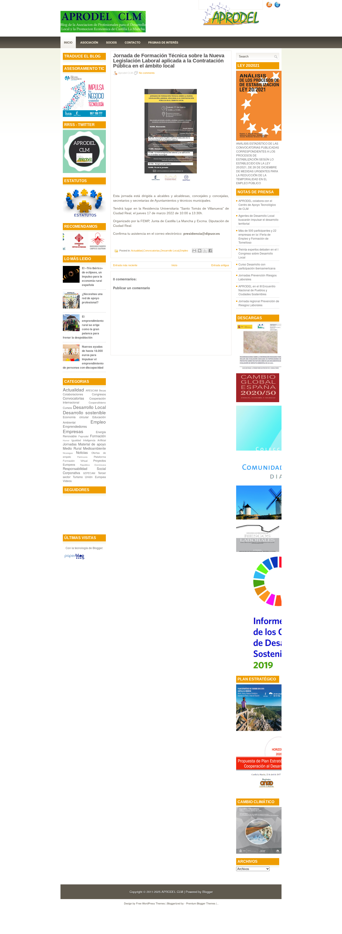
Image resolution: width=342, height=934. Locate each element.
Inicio (68, 42)
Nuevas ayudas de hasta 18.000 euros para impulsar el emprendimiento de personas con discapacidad (83, 357)
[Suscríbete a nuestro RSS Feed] (269, 7)
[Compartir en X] (205, 250)
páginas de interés (163, 42)
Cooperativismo (97, 402)
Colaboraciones (73, 394)
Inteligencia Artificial (94, 440)
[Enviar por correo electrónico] (194, 250)
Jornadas (70, 444)
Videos (67, 481)
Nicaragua (68, 453)
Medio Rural (72, 448)
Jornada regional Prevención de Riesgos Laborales (258, 303)
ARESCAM (92, 390)
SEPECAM (89, 473)
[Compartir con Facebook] (210, 250)
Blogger (97, 548)
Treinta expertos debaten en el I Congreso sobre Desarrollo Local (258, 253)
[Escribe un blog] (199, 250)
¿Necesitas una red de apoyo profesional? (92, 298)
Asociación (89, 42)
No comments (147, 72)
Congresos (99, 394)
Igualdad (76, 440)
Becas (102, 390)
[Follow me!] (278, 7)
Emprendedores (75, 426)
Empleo (98, 421)
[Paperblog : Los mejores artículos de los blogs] (74, 559)
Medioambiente (94, 448)
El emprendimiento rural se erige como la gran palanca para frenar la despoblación (83, 327)
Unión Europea (95, 477)
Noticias (82, 452)
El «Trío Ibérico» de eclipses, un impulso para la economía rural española (92, 276)
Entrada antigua (220, 265)
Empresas (73, 431)
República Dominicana (93, 464)
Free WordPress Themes (150, 903)
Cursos (67, 408)
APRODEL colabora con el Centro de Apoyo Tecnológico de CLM (257, 205)
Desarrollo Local (89, 407)
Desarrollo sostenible (84, 412)
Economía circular (76, 417)
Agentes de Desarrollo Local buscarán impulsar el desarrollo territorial (258, 219)
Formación (98, 435)
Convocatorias (73, 398)
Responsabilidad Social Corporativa (84, 470)
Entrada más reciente (125, 265)
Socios (111, 42)
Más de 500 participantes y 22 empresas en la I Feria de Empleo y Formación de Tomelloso (257, 236)
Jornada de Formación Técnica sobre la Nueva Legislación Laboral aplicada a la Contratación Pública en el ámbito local (168, 60)
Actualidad (73, 389)
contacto (132, 42)
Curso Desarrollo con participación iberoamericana (256, 266)
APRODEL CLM (172, 892)
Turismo (78, 477)
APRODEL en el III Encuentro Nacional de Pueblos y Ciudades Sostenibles (256, 290)
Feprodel (83, 436)
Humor (66, 440)
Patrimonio (82, 457)
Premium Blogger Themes (200, 903)
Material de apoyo (92, 444)
